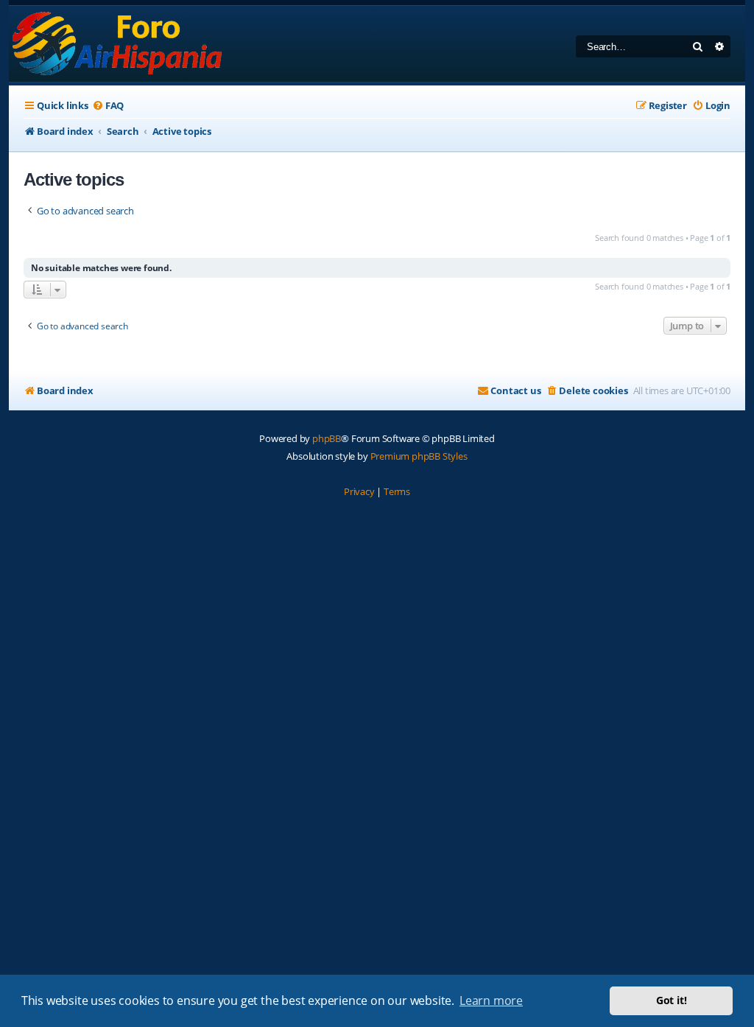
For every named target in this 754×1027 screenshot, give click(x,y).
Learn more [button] (491, 1000)
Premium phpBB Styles (419, 456)
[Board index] (118, 44)
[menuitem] (108, 105)
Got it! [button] (671, 1000)
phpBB (326, 438)
